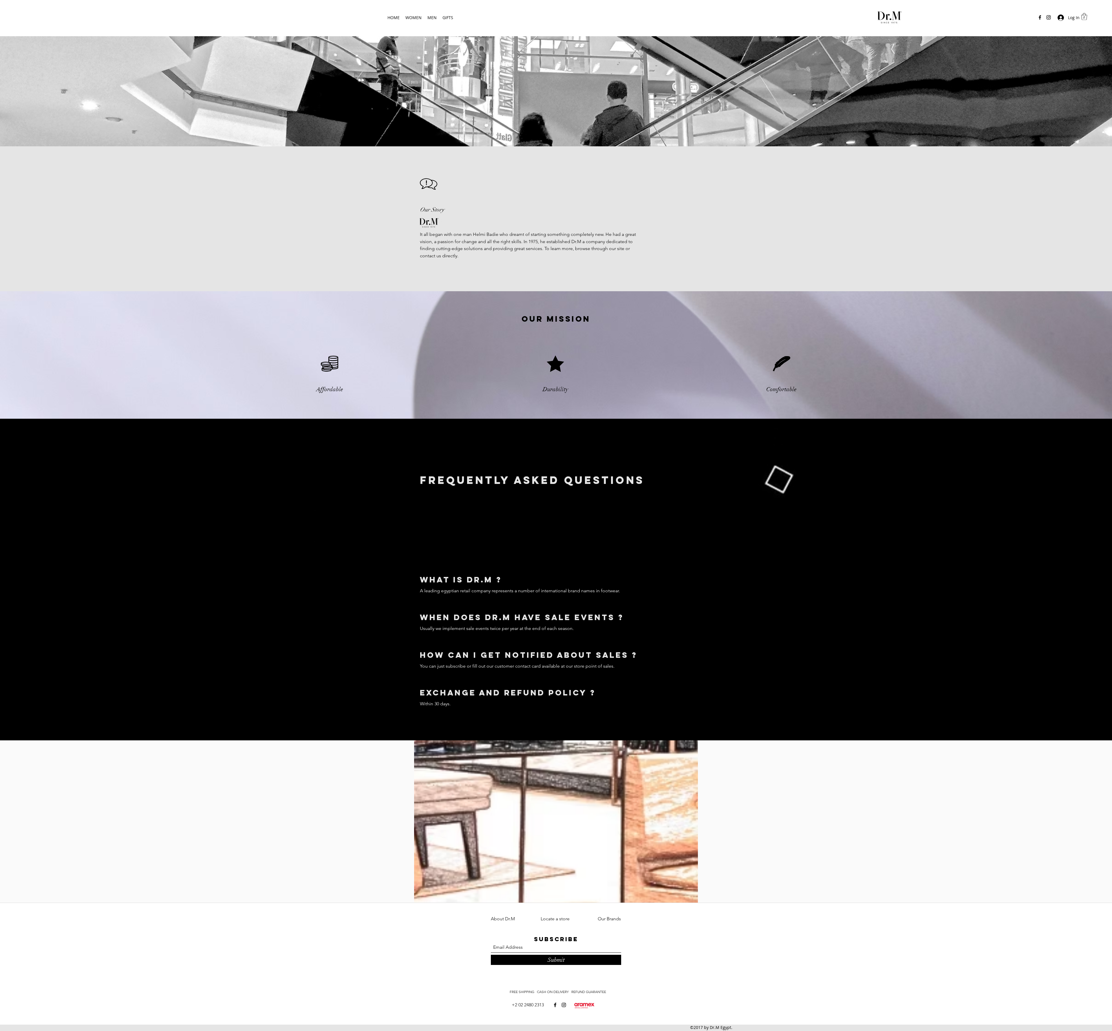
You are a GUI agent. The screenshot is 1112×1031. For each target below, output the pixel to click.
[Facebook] (1040, 17)
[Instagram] (1048, 17)
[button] (1084, 16)
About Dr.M (503, 918)
